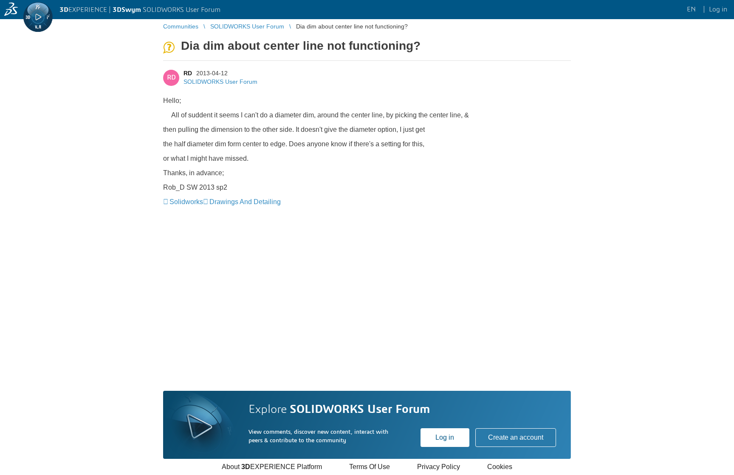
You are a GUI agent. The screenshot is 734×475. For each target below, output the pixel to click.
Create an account (515, 437)
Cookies (499, 466)
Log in (444, 437)
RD (188, 73)
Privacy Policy (438, 466)
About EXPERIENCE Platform (272, 466)
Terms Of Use (369, 466)
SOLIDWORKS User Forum (220, 81)
